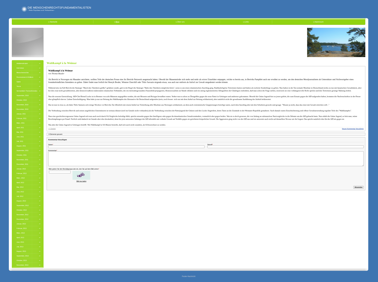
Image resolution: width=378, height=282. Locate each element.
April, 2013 (20, 237)
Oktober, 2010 (22, 100)
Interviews (20, 68)
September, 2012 (23, 205)
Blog (117, 22)
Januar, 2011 (21, 114)
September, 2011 (22, 150)
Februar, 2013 (22, 228)
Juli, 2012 (20, 196)
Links (247, 22)
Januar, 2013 (21, 224)
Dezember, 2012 (22, 219)
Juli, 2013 (20, 247)
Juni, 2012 (20, 192)
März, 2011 (21, 123)
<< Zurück (52, 129)
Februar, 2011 (21, 118)
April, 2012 (20, 182)
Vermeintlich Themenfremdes (27, 91)
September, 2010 (23, 95)
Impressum (319, 22)
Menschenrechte (23, 72)
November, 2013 (22, 265)
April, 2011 (20, 127)
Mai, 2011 (20, 132)
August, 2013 (21, 251)
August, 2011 (21, 146)
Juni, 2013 (20, 242)
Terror (19, 86)
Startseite (53, 22)
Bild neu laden (81, 181)
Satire (19, 82)
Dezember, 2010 (22, 109)
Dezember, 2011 (22, 164)
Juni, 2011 (20, 137)
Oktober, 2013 (22, 260)
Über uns (181, 22)
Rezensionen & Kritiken (25, 77)
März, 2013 (21, 233)
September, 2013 (23, 256)
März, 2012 (21, 178)
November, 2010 (22, 105)
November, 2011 (22, 160)
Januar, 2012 (21, 169)
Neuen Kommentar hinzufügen (353, 129)
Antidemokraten (22, 63)
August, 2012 (21, 201)
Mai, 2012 (20, 187)
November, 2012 (22, 214)
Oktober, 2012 (22, 210)
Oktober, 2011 (22, 155)
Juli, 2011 (20, 141)
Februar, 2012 (22, 173)
